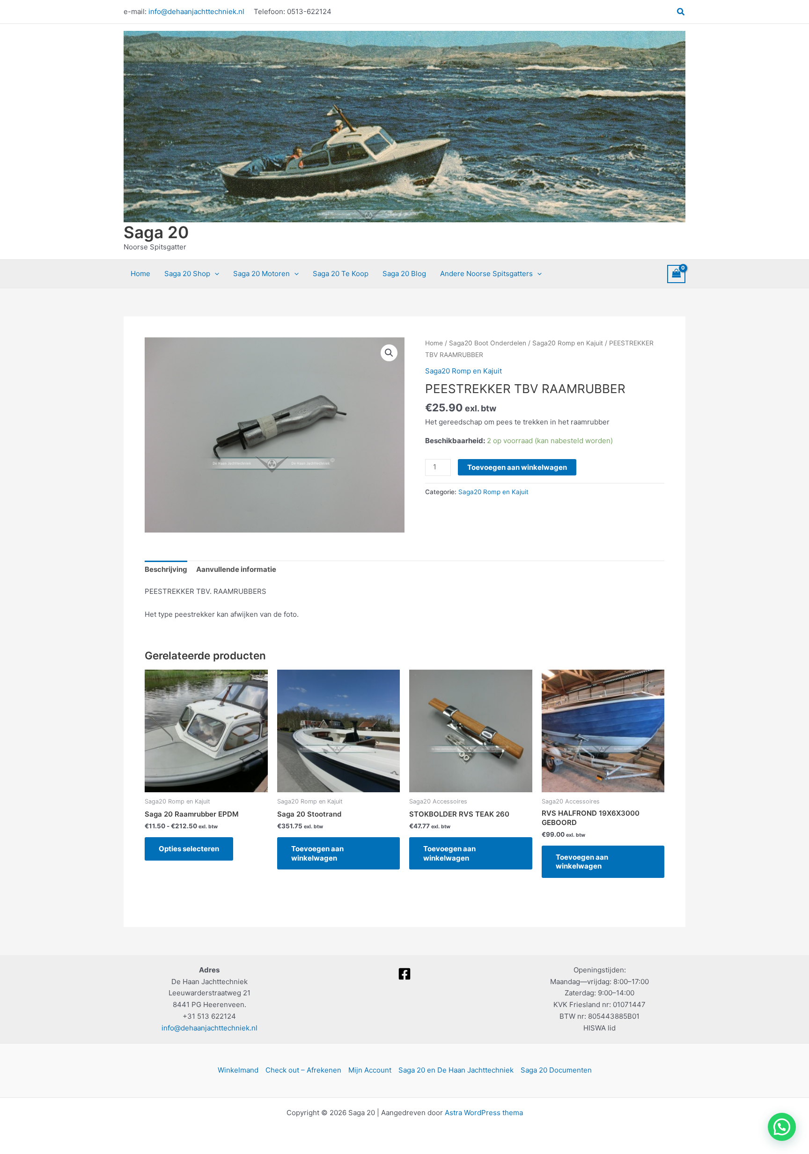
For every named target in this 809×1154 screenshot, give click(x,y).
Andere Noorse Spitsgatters (486, 273)
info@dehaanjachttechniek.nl (196, 11)
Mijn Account (369, 1070)
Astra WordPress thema (484, 1112)
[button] (681, 12)
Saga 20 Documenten (556, 1070)
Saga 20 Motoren (261, 273)
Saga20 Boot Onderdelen (487, 343)
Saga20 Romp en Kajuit (567, 343)
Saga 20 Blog (404, 273)
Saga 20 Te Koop (340, 273)
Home (140, 273)
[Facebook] (405, 973)
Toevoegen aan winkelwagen (517, 467)
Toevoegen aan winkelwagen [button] (317, 853)
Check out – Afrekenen (303, 1070)
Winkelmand (238, 1070)
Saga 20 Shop (187, 273)
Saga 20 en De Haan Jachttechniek (456, 1070)
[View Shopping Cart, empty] (676, 274)
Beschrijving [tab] (166, 569)
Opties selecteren (189, 848)
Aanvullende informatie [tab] (236, 569)
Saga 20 (156, 232)
